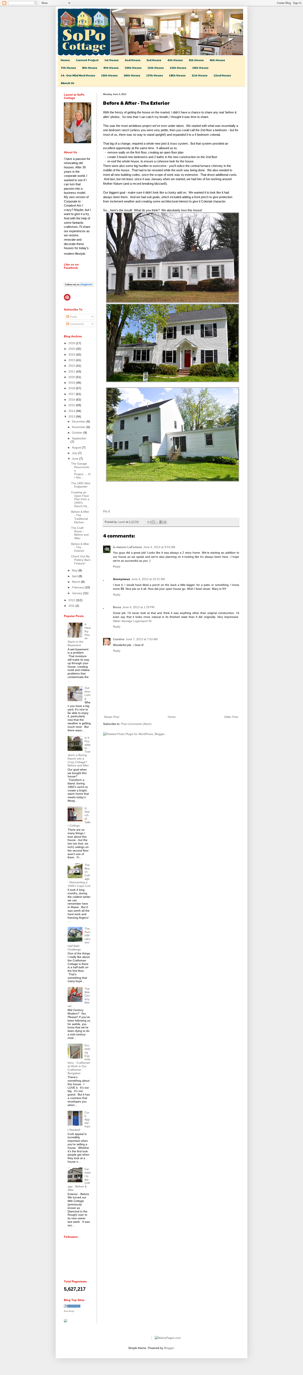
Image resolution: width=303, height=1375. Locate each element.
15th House (109, 75)
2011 (71, 605)
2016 (72, 399)
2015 (72, 405)
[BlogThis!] (153, 522)
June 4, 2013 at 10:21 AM (148, 579)
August (77, 447)
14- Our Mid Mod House (78, 75)
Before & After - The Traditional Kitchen (80, 517)
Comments (76, 324)
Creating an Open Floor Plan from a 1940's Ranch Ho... (80, 499)
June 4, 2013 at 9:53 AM (159, 547)
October (77, 432)
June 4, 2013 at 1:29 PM (138, 607)
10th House (133, 67)
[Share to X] (157, 522)
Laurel (122, 522)
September (79, 438)
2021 (72, 371)
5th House (196, 60)
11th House (156, 67)
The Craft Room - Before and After (80, 533)
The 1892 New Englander (80, 485)
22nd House (222, 75)
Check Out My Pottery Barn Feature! (80, 560)
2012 (72, 600)
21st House (200, 75)
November (79, 427)
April (75, 576)
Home (65, 60)
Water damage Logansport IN (132, 621)
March (76, 581)
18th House (177, 75)
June (75, 458)
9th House (111, 67)
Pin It (106, 511)
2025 (72, 348)
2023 (72, 360)
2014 (72, 411)
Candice (118, 639)
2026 (72, 343)
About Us (67, 83)
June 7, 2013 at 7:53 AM (142, 639)
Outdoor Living (87, 693)
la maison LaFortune (127, 547)
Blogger (169, 1348)
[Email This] (149, 522)
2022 (72, 365)
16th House (132, 75)
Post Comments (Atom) (136, 724)
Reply (116, 566)
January (77, 593)
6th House (217, 60)
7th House (68, 67)
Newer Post (111, 716)
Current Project (87, 60)
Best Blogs (69, 1311)
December (79, 421)
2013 (72, 416)
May (75, 570)
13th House (200, 67)
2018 (72, 388)
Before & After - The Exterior (80, 547)
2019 (72, 382)
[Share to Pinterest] (165, 522)
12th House (178, 67)
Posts (73, 316)
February (78, 587)
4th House (175, 60)
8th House (89, 67)
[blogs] (72, 1306)
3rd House (154, 60)
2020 (72, 377)
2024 (72, 354)
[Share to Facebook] (161, 522)
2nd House (133, 60)
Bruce (117, 607)
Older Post (231, 716)
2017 (72, 394)
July (75, 453)
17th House (154, 75)
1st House (112, 60)
